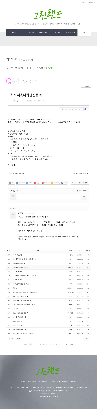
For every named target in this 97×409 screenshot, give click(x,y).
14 (66, 345)
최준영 (71, 300)
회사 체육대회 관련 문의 (19, 267)
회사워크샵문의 (17, 255)
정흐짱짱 (70, 313)
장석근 (71, 333)
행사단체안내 (19, 68)
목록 (12, 183)
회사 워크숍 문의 (17, 271)
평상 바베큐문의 (17, 321)
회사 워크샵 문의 (17, 280)
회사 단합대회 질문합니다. (20, 284)
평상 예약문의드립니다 (19, 317)
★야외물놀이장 (63, 381)
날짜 (80, 250)
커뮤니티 (12, 59)
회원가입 (92, 2)
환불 (14, 288)
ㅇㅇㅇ (71, 275)
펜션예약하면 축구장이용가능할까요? (23, 334)
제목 (38, 250)
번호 (8, 250)
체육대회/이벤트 (44, 381)
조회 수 (88, 250)
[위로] (69, 109)
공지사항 (10, 68)
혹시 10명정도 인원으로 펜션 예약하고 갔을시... (26, 292)
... (63, 345)
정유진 (71, 263)
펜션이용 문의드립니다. (19, 329)
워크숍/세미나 (32, 381)
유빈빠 (71, 317)
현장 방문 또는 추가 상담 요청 (21, 300)
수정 (81, 109)
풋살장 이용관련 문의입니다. (21, 313)
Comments (13, 208)
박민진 (71, 255)
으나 (71, 296)
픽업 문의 (15, 309)
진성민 (71, 304)
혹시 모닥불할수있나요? (20, 296)
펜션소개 (53, 381)
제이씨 (71, 280)
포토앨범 (40, 68)
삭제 (87, 109)
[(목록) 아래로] (72, 109)
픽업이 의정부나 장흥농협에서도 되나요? (24, 305)
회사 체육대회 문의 (18, 263)
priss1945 (71, 292)
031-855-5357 (49, 394)
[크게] (62, 109)
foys (70, 329)
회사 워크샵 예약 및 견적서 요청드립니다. (24, 276)
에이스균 (70, 267)
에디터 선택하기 (83, 191)
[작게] (66, 109)
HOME (23, 381)
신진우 (71, 259)
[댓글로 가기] (76, 109)
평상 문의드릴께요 (18, 325)
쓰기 (87, 338)
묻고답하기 (26, 59)
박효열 (71, 284)
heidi (70, 271)
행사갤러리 (31, 68)
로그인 (85, 2)
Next (71, 345)
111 (71, 325)
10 (60, 345)
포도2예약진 (70, 288)
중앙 (71, 309)
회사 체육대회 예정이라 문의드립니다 (23, 259)
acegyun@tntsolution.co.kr (27, 156)
